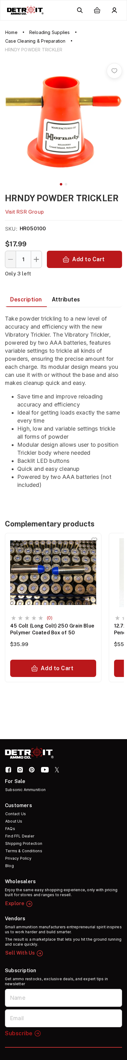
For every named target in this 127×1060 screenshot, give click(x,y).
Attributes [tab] (66, 299)
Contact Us (15, 813)
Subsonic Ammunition (25, 789)
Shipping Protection (23, 843)
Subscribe (19, 1033)
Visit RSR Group (24, 212)
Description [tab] (26, 299)
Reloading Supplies (49, 32)
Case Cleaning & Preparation (35, 41)
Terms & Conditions (23, 851)
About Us (14, 821)
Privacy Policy (18, 858)
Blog (9, 865)
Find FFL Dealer (19, 836)
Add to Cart (88, 259)
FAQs (10, 828)
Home (11, 32)
